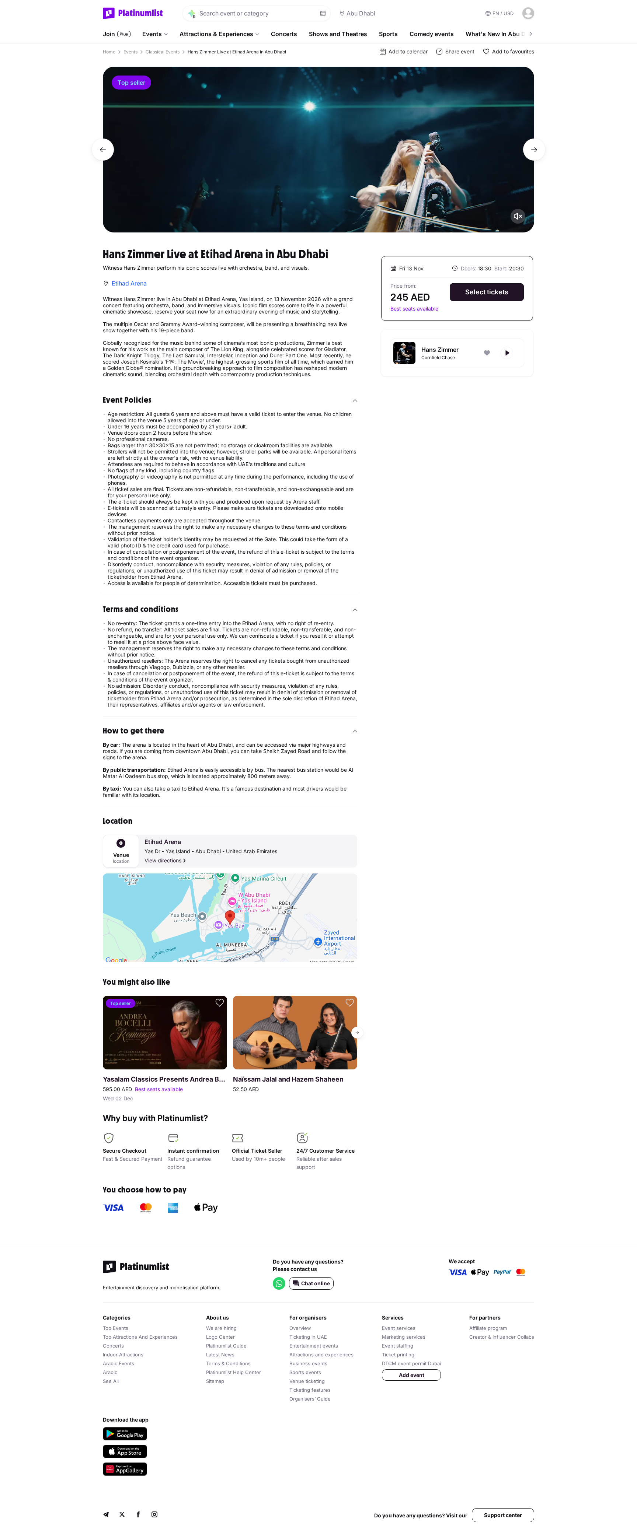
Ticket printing (398, 1354)
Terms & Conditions (228, 1363)
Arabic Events (118, 1363)
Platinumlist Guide (226, 1346)
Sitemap (215, 1381)
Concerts (284, 34)
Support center (503, 1515)
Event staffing (397, 1346)
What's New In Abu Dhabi (502, 34)
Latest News (220, 1354)
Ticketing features (310, 1390)
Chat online (315, 1283)
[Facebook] (138, 1515)
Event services (398, 1328)
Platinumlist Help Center (233, 1372)
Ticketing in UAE (308, 1337)
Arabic (110, 1372)
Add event (411, 1375)
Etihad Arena (163, 842)
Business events (308, 1363)
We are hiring (221, 1328)
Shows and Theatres (338, 34)
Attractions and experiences (321, 1354)
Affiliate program (488, 1328)
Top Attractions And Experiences (140, 1337)
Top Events (115, 1328)
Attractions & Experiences (216, 34)
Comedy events (432, 34)
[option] (318, 149)
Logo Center (220, 1337)
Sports (388, 34)
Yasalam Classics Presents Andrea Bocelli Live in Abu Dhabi (165, 1079)
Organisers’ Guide (310, 1399)
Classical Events (163, 52)
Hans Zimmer (440, 349)
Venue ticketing (307, 1381)
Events (152, 34)
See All (111, 1381)
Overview (300, 1328)
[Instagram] (154, 1515)
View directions (163, 860)
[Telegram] (106, 1515)
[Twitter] (122, 1515)
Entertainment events (313, 1346)
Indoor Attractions (123, 1354)
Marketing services (403, 1337)
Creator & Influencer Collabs (501, 1337)
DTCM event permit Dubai (411, 1363)
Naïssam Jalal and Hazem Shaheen (288, 1079)
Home (109, 52)
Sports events (305, 1372)
